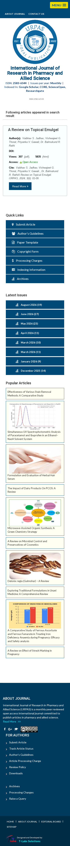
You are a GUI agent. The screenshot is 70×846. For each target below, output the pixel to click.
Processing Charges (28, 260)
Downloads (16, 773)
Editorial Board (51, 821)
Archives (22, 278)
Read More (19, 186)
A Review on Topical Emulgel (33, 129)
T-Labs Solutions (29, 841)
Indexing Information (30, 269)
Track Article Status (21, 748)
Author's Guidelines (29, 233)
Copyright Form (26, 251)
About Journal (15, 13)
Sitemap (11, 826)
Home (10, 821)
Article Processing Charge (25, 761)
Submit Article (24, 224)
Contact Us (36, 13)
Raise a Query (17, 798)
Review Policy (17, 767)
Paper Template (26, 242)
